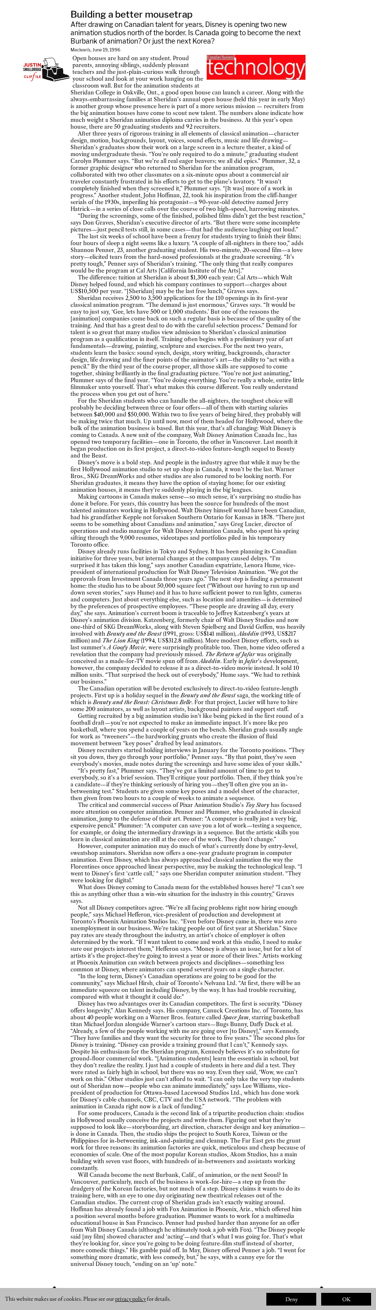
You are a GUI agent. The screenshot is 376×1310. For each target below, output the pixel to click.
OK (346, 1299)
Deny (291, 1299)
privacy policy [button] (130, 1299)
